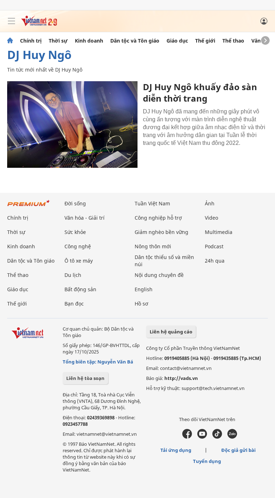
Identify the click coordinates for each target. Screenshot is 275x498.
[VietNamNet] (10, 41)
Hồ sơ (141, 303)
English (144, 289)
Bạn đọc (74, 303)
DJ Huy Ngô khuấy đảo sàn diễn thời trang (200, 92)
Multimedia (218, 232)
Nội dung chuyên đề (159, 275)
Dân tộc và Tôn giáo (134, 40)
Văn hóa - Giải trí (84, 217)
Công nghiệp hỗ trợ (158, 217)
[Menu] (11, 21)
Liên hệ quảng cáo (171, 331)
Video (211, 217)
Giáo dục (177, 40)
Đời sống (75, 203)
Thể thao (233, 40)
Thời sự (58, 40)
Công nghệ (77, 246)
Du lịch (72, 275)
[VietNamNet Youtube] (202, 437)
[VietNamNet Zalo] (232, 437)
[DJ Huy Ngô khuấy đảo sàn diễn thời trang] (72, 124)
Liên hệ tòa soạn (85, 378)
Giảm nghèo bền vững (161, 232)
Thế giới (205, 40)
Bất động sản (80, 289)
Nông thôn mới (153, 246)
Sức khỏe (75, 232)
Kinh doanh (89, 40)
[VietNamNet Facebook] (187, 437)
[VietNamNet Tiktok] (217, 437)
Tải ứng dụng (175, 450)
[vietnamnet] (39, 24)
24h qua (215, 260)
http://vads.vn (181, 378)
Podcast (214, 246)
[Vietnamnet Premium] (28, 206)
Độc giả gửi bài (238, 450)
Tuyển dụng (207, 461)
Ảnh (209, 203)
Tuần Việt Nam (152, 203)
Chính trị (31, 40)
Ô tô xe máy (78, 260)
